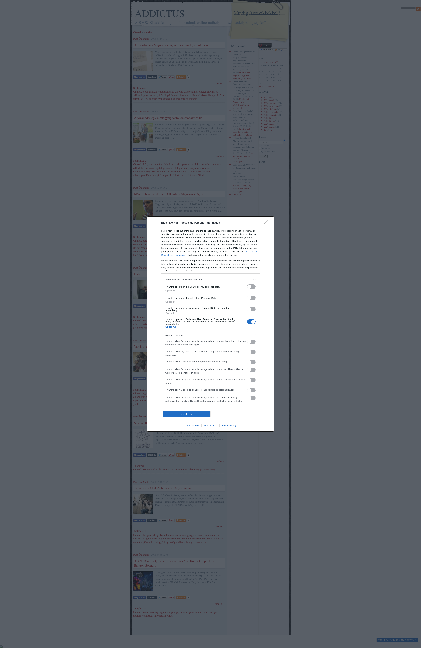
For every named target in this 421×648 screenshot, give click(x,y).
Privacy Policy (229, 425)
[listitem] (210, 279)
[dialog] (210, 324)
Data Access (210, 425)
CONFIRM (187, 414)
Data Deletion (192, 425)
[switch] (251, 286)
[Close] (267, 223)
